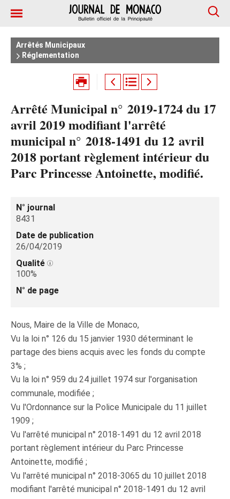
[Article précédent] (113, 82)
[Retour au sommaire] (131, 82)
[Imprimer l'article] (81, 82)
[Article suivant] (149, 82)
